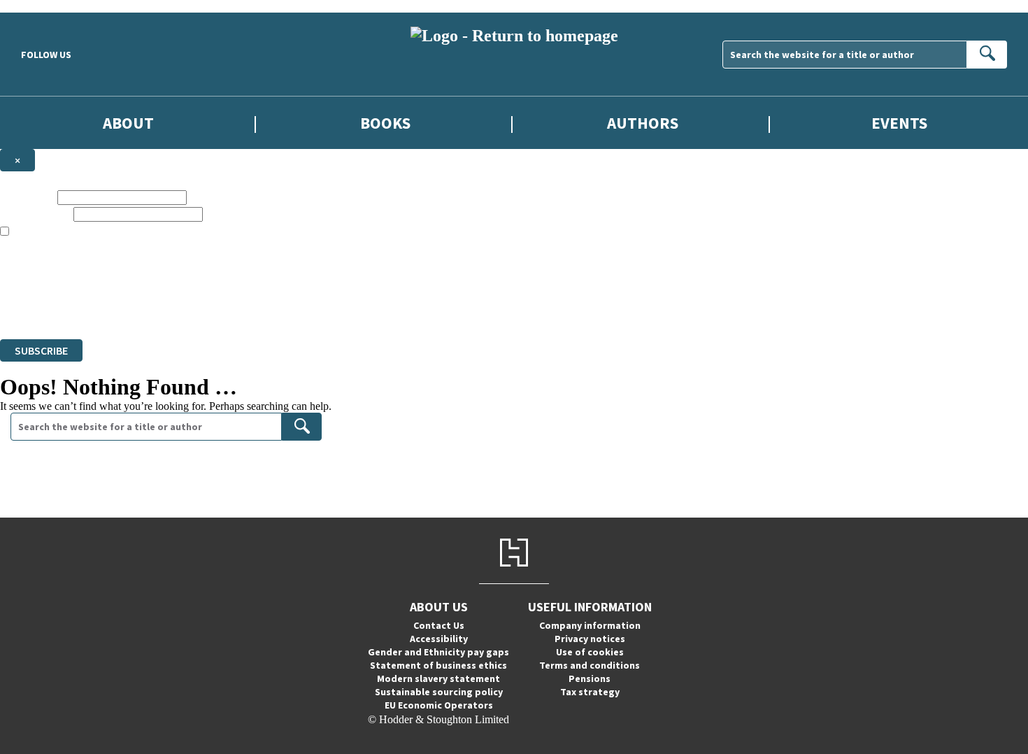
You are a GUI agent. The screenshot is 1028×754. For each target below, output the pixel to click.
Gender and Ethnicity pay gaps (438, 652)
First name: (27, 197)
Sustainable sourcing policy (439, 691)
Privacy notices (590, 638)
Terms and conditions (589, 665)
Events (899, 123)
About (128, 123)
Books (385, 123)
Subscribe (41, 350)
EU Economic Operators (439, 705)
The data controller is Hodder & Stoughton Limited (113, 270)
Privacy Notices (278, 295)
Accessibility (439, 638)
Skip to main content (45, 6)
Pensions (590, 678)
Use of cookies (590, 652)
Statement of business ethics (438, 665)
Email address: (35, 214)
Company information (590, 625)
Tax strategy (590, 691)
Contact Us (438, 625)
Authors (642, 123)
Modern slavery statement (438, 678)
